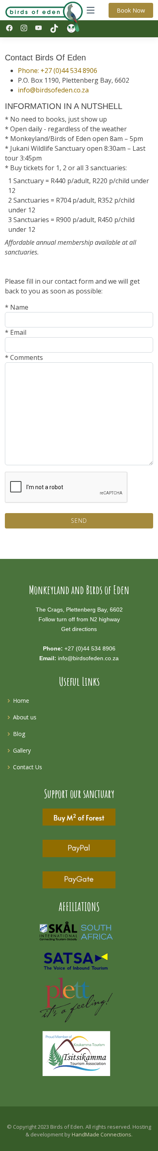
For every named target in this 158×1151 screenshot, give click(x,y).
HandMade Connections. (102, 1134)
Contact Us (27, 767)
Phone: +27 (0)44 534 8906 (57, 70)
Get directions (79, 629)
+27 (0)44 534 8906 (89, 648)
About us (24, 717)
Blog (19, 734)
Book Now (131, 10)
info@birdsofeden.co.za (53, 90)
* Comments (24, 357)
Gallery (22, 750)
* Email (15, 332)
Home (21, 700)
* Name (16, 307)
